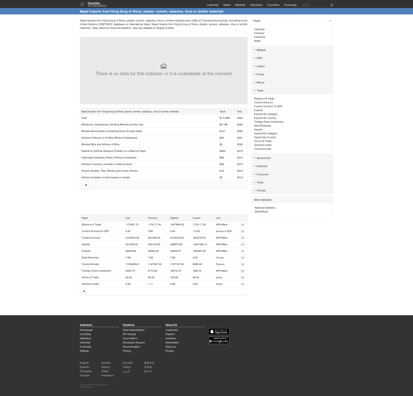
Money (259, 82)
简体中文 (149, 363)
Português (86, 371)
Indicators (259, 37)
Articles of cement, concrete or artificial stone (106, 164)
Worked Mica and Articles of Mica (100, 144)
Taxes (259, 182)
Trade (259, 90)
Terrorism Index (90, 284)
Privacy (170, 351)
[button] (331, 5)
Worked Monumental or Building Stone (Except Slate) (111, 131)
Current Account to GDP (95, 231)
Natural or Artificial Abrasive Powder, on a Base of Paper (113, 151)
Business (261, 166)
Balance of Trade (91, 224)
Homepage (86, 330)
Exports (86, 251)
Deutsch (106, 363)
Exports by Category (266, 114)
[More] (84, 291)
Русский (127, 363)
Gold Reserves (90, 257)
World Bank (261, 211)
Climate (260, 190)
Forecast (259, 33)
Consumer (262, 174)
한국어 (148, 371)
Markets (260, 50)
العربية (126, 371)
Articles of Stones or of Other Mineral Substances (109, 137)
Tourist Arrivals (90, 264)
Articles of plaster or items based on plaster (105, 177)
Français (85, 375)
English (84, 363)
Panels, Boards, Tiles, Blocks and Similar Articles (109, 171)
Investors (171, 338)
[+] (242, 224)
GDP (258, 58)
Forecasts (85, 346)
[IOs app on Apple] (218, 331)
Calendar (259, 29)
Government (263, 158)
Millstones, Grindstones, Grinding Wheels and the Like (112, 124)
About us (171, 346)
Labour (260, 66)
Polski (104, 371)
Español (84, 367)
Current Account (91, 237)
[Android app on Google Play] (218, 340)
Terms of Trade (90, 277)
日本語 (148, 367)
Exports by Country (265, 118)
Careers (170, 334)
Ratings (84, 351)
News (257, 41)
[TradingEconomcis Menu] (83, 4)
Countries (85, 334)
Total (84, 118)
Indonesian (107, 375)
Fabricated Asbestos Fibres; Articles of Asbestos (108, 157)
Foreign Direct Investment (96, 270)
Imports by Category (265, 133)
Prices (259, 74)
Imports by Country (265, 137)
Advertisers (172, 342)
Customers (172, 330)
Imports (86, 244)
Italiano (105, 367)
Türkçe (127, 367)
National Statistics (265, 207)
